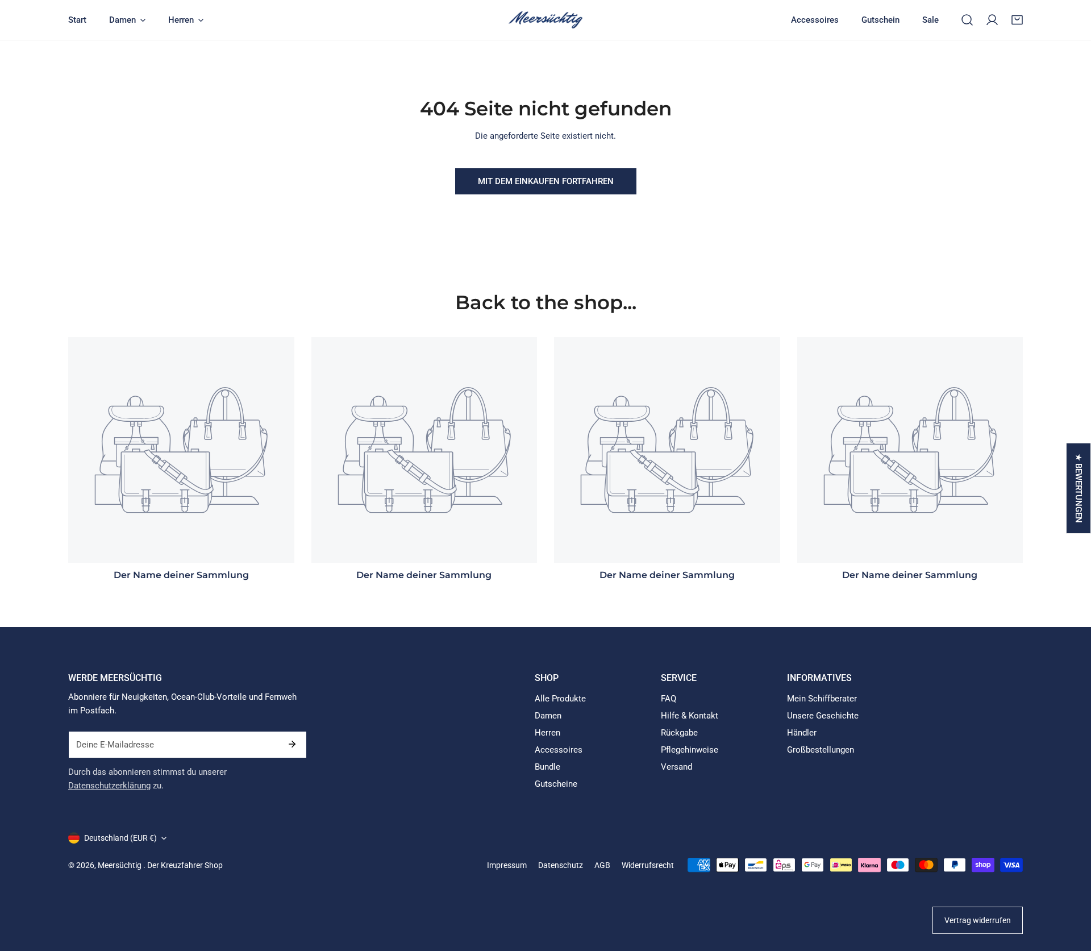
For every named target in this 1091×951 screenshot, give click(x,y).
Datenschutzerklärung (109, 785)
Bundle (547, 767)
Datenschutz (560, 865)
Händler (802, 733)
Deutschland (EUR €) (120, 837)
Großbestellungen (820, 750)
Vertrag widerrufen (977, 920)
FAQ (668, 698)
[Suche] (967, 19)
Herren (547, 733)
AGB (602, 865)
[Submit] (292, 744)
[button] (1017, 19)
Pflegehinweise (689, 750)
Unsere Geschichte (823, 716)
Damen (548, 716)
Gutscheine (556, 784)
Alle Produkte (560, 698)
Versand (676, 767)
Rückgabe (679, 733)
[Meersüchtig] (545, 19)
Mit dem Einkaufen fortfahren (546, 181)
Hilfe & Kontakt (689, 716)
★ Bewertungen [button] (1078, 488)
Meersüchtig (120, 865)
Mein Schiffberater (822, 698)
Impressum (507, 865)
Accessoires (558, 750)
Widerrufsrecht (648, 865)
